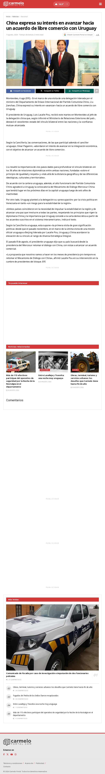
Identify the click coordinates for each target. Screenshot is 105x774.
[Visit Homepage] (13, 4)
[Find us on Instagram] (16, 754)
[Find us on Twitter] (7, 754)
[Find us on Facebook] (4, 754)
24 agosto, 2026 (13, 390)
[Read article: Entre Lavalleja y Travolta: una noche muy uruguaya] (53, 361)
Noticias (15, 17)
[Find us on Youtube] (12, 754)
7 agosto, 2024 (12, 35)
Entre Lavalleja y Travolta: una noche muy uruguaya (51, 376)
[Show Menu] (100, 4)
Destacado (13, 370)
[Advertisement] (52, 313)
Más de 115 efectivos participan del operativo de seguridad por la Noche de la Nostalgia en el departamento (20, 381)
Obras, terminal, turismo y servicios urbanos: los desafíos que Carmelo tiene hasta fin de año (84, 379)
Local (75, 370)
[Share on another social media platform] (96, 91)
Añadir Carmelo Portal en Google (80, 35)
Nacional (24, 17)
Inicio (8, 17)
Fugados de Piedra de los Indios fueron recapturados (35, 695)
